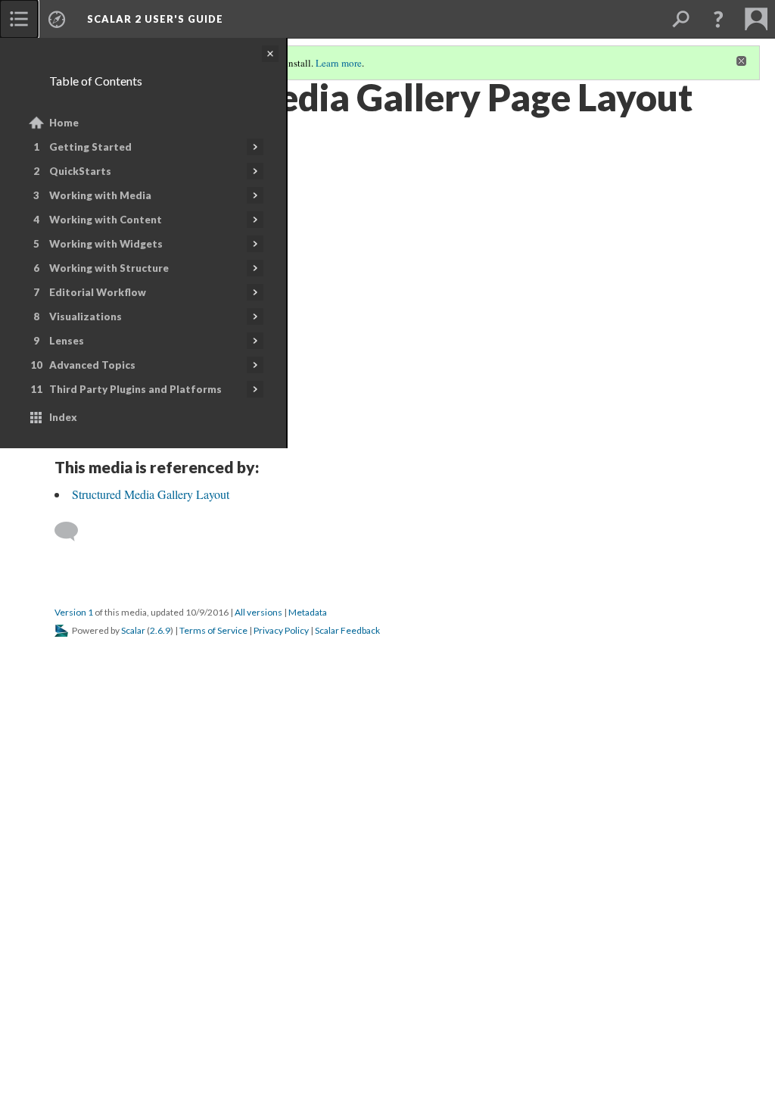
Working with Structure (109, 268)
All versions (258, 612)
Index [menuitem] (63, 417)
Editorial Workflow (97, 292)
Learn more (339, 63)
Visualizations (85, 316)
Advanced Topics (92, 365)
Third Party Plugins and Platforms (135, 389)
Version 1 (73, 612)
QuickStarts (80, 171)
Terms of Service (213, 630)
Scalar (133, 630)
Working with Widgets (106, 244)
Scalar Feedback (347, 630)
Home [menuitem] (64, 123)
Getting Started (90, 147)
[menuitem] (19, 19)
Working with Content (105, 220)
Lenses (66, 341)
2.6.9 (160, 630)
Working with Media (100, 195)
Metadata (307, 612)
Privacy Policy (281, 630)
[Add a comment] (73, 531)
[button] (718, 19)
